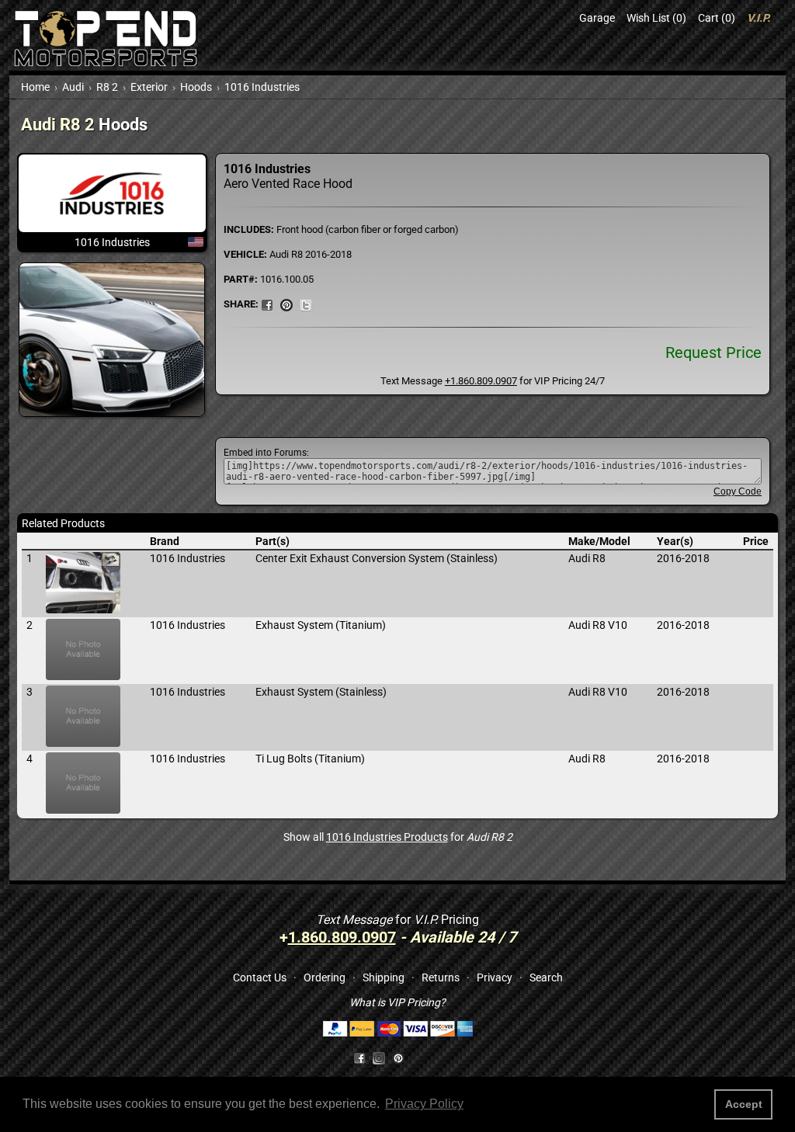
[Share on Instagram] (382, 1057)
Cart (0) (716, 18)
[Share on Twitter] (306, 303)
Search (546, 977)
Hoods (196, 87)
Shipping (383, 977)
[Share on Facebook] (359, 1057)
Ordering (324, 977)
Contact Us (259, 977)
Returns (441, 977)
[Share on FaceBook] (267, 303)
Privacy (494, 977)
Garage (597, 18)
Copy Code (737, 491)
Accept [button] (743, 1104)
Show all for (397, 837)
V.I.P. (758, 18)
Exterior (149, 87)
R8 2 (107, 87)
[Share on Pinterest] (286, 303)
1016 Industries (262, 87)
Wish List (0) (656, 18)
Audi (73, 87)
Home (35, 87)
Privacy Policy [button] (424, 1103)
